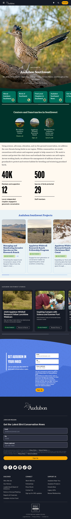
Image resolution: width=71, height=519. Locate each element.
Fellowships (29, 484)
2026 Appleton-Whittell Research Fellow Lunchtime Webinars (17, 310)
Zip (37, 360)
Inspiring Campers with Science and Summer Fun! (50, 310)
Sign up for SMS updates (34, 493)
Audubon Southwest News (55, 96)
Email (37, 354)
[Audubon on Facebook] (10, 467)
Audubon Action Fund (11, 498)
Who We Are (8, 481)
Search (58, 2)
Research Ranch (23, 327)
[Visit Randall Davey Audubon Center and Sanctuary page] (49, 128)
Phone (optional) (40, 366)
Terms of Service (53, 373)
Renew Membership (54, 493)
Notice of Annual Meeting (12, 492)
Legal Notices (26, 516)
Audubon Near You (54, 481)
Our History (7, 484)
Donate (65, 3)
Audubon (10, 2)
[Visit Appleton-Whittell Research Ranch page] (34, 128)
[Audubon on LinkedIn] (20, 467)
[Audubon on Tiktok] (25, 467)
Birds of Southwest (23, 95)
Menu (4, 3)
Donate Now (52, 487)
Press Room (29, 487)
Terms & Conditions (45, 385)
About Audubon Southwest (7, 96)
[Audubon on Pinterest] (29, 467)
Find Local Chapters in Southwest (39, 96)
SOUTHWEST (10, 256)
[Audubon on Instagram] (5, 467)
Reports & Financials (10, 495)
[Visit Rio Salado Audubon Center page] (19, 128)
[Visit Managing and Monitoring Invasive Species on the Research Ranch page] (14, 246)
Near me (54, 2)
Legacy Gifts (52, 490)
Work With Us (30, 481)
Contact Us (29, 490)
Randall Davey (55, 327)
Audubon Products (54, 484)
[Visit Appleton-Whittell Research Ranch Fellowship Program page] (39, 246)
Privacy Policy (42, 373)
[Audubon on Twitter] (15, 467)
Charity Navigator (35, 507)
